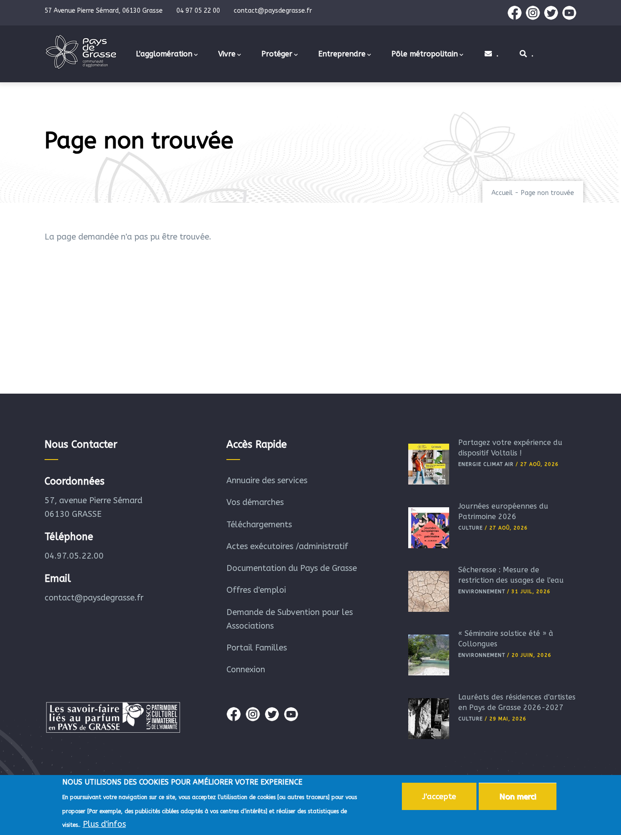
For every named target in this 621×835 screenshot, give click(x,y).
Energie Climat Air (486, 464)
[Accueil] (81, 51)
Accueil (502, 193)
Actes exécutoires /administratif (287, 546)
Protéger (276, 54)
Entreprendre (342, 54)
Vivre (226, 54)
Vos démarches (255, 502)
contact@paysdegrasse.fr (94, 598)
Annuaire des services (266, 480)
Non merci (517, 796)
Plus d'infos (104, 824)
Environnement (481, 592)
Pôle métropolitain (424, 54)
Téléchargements (259, 525)
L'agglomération (164, 54)
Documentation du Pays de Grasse (291, 568)
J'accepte (439, 796)
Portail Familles (256, 648)
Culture (470, 528)
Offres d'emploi (256, 590)
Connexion (245, 670)
